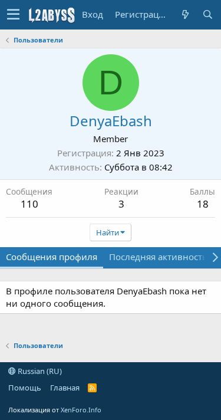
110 (29, 204)
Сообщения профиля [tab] (51, 256)
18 (203, 204)
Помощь (24, 387)
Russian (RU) (39, 371)
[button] (13, 14)
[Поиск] (207, 14)
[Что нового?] (185, 14)
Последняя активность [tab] (158, 256)
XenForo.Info (81, 409)
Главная (65, 387)
